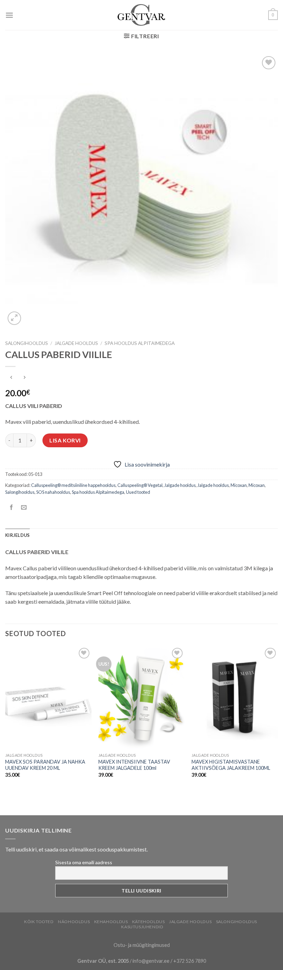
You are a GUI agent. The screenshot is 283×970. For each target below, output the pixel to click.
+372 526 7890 (189, 961)
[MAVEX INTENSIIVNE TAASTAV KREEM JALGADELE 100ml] (141, 697)
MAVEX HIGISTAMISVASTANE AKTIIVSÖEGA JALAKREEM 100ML (231, 765)
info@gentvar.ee (151, 961)
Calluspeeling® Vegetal (140, 485)
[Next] (277, 718)
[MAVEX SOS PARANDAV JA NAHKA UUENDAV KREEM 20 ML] (48, 697)
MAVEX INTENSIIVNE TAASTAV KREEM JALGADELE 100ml (134, 765)
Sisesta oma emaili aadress (83, 862)
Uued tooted (138, 492)
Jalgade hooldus (76, 343)
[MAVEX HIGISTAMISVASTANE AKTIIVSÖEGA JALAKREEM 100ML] (235, 697)
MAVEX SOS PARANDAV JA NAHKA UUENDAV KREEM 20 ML (45, 765)
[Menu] (9, 15)
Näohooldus (74, 921)
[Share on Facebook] (11, 507)
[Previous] (5, 718)
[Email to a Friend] (24, 507)
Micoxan (239, 485)
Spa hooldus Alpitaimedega (140, 343)
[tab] (17, 535)
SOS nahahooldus (53, 492)
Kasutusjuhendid (142, 926)
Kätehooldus (148, 921)
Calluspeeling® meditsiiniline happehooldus (73, 485)
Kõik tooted (39, 921)
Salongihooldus (26, 343)
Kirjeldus (17, 535)
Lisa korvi (65, 440)
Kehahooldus (111, 921)
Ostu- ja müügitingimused (142, 945)
